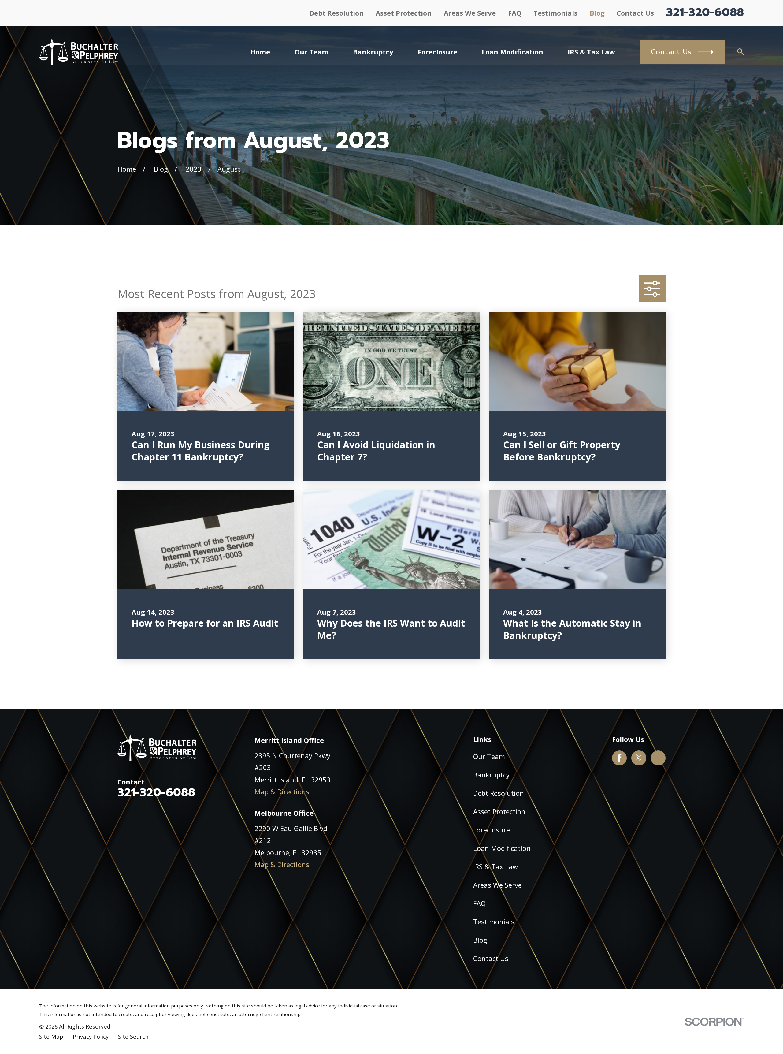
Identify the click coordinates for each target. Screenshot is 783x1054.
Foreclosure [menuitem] (437, 51)
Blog (597, 12)
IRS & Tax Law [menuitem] (591, 51)
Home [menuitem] (260, 51)
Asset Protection (404, 12)
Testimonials (555, 12)
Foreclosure (491, 829)
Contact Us (635, 12)
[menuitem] (51, 1037)
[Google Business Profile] (658, 758)
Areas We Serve (470, 12)
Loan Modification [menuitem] (512, 51)
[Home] (78, 51)
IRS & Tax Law (495, 866)
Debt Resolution (336, 12)
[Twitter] (639, 758)
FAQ (514, 12)
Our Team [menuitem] (311, 51)
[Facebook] (619, 758)
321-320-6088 (705, 12)
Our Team (489, 756)
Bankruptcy (491, 774)
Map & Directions (281, 791)
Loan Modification (502, 848)
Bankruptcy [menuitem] (373, 51)
